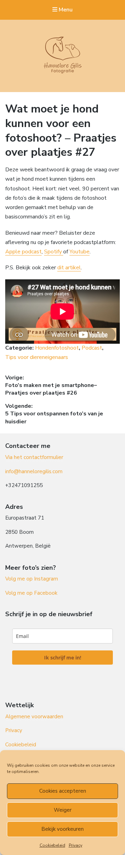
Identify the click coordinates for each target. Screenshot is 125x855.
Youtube (79, 251)
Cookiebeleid (52, 845)
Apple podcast (23, 251)
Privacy (75, 845)
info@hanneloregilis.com (33, 471)
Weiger (63, 810)
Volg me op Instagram (31, 578)
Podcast (92, 348)
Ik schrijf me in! (62, 657)
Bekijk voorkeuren (62, 829)
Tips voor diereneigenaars (36, 357)
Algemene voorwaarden (34, 716)
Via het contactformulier (34, 457)
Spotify (53, 251)
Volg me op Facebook (31, 593)
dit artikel (69, 267)
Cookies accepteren (62, 791)
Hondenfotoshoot (57, 348)
